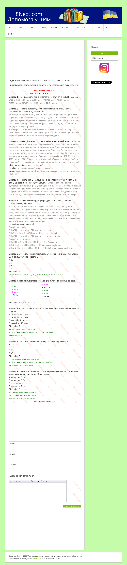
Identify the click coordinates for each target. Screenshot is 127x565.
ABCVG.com (36, 558)
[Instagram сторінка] (104, 68)
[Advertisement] (45, 61)
